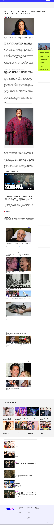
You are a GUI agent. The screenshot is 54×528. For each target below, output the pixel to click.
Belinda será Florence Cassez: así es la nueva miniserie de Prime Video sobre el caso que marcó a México (8, 418)
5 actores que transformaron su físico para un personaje (44, 59)
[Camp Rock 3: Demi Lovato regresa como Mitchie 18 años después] (21, 425)
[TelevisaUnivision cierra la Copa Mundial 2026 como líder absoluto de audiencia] (45, 425)
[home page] (3, 0)
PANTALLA (5, 9)
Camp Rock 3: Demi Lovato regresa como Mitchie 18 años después (20, 432)
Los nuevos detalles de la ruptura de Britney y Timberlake (44, 56)
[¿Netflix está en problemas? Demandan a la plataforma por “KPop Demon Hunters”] (21, 411)
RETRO (16, 462)
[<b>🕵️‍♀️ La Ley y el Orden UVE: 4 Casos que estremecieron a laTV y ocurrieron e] (9, 494)
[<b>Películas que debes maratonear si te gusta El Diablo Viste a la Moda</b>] (9, 454)
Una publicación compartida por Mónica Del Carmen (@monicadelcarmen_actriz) (14, 69)
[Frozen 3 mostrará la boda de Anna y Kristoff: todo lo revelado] (33, 411)
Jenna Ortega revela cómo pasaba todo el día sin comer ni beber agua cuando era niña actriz (8, 433)
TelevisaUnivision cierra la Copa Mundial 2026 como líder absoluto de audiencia (45, 433)
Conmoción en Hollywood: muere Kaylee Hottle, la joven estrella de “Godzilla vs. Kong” (32, 433)
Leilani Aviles (20, 456)
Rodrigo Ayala (7, 217)
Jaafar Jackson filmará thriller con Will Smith (44, 62)
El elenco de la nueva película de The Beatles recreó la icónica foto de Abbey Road (45, 418)
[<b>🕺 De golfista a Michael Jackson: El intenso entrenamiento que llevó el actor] (9, 464)
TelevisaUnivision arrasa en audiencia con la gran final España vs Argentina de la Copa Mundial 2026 (25, 443)
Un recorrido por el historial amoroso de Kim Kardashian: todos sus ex (44, 66)
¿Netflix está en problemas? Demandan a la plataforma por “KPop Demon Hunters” (20, 418)
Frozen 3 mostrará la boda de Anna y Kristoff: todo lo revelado (32, 418)
